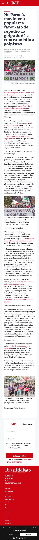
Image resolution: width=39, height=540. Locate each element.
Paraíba (7, 517)
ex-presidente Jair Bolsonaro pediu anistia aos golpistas (19, 282)
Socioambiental (9, 499)
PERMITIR (28, 534)
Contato (8, 480)
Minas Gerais (8, 513)
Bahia (6, 504)
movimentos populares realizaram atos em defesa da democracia (19, 93)
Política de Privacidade (13, 483)
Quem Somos (9, 476)
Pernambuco (8, 523)
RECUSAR (11, 534)
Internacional (9, 491)
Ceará (6, 507)
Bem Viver (8, 496)
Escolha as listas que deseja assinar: (18, 443)
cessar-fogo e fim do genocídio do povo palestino (18, 107)
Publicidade (9, 478)
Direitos (7, 494)
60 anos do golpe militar (18, 124)
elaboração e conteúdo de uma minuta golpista (18, 300)
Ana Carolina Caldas (10, 58)
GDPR (24, 530)
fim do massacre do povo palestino (17, 347)
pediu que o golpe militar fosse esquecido (17, 137)
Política (7, 488)
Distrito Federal (8, 510)
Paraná (7, 520)
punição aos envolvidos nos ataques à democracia (19, 239)
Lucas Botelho (20, 58)
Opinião (7, 502)
